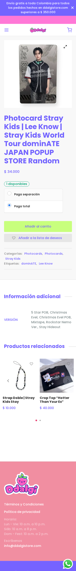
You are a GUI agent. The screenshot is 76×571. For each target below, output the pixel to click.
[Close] (72, 7)
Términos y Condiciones (24, 504)
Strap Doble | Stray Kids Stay (19, 400)
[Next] (68, 381)
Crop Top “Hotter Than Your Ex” (54, 400)
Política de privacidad (22, 511)
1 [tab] (36, 420)
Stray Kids (12, 259)
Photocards (33, 254)
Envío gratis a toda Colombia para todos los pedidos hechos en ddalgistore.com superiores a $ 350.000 (38, 7)
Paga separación (27, 194)
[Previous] (8, 381)
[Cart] (69, 30)
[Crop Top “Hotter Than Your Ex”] (57, 376)
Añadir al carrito (38, 226)
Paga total (22, 206)
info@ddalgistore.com (22, 545)
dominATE (28, 264)
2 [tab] (40, 420)
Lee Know (46, 264)
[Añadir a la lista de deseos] (31, 364)
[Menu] (6, 30)
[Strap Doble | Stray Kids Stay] (20, 376)
